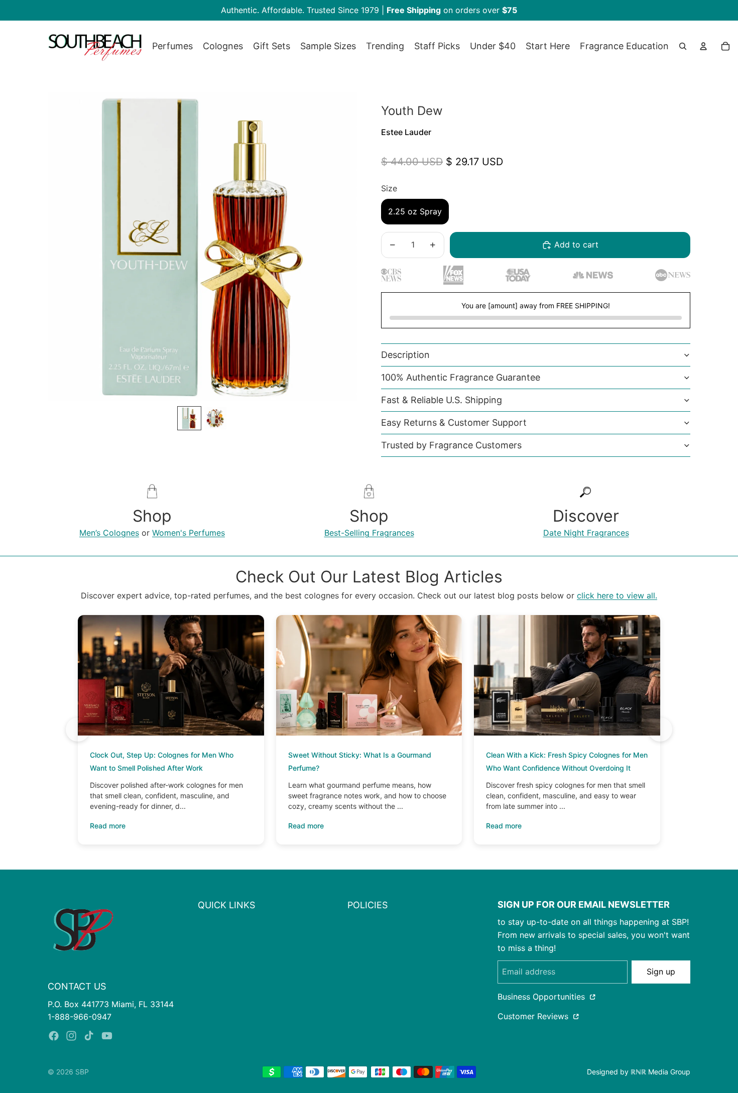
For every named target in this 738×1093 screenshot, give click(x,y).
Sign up (661, 971)
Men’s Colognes (109, 533)
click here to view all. (617, 595)
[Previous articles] (78, 729)
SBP (82, 1071)
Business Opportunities (542, 997)
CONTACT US (77, 986)
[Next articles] (660, 729)
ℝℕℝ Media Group (660, 1071)
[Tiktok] (89, 1036)
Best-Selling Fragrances (369, 533)
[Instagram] (71, 1036)
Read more (108, 825)
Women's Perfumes (188, 533)
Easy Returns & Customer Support (454, 422)
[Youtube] (107, 1036)
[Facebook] (54, 1036)
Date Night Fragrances (586, 533)
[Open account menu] (703, 46)
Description (405, 354)
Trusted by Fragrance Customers (451, 445)
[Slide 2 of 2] (215, 418)
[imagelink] (83, 929)
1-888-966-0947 (79, 1017)
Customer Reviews (534, 1016)
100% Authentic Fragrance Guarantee (460, 377)
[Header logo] (95, 46)
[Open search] (683, 46)
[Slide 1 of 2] (189, 418)
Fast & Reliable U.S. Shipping (441, 400)
